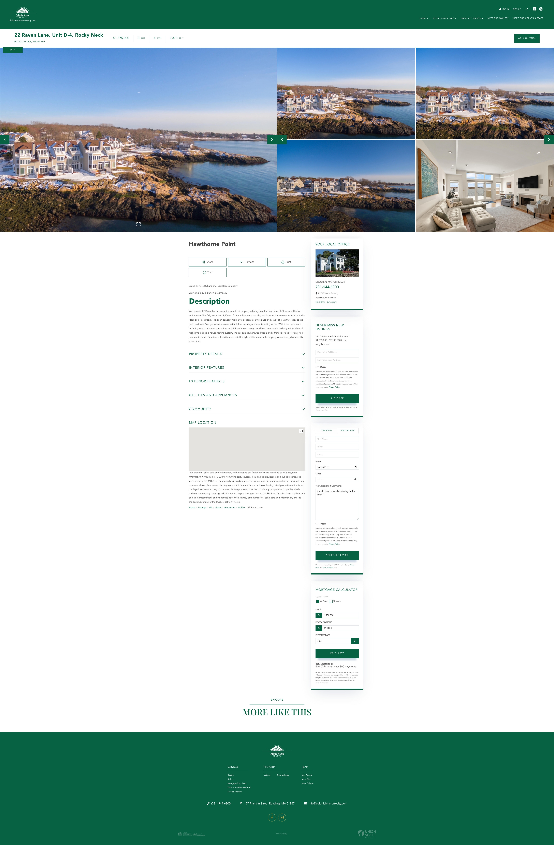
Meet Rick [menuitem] (306, 779)
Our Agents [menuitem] (307, 775)
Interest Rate (323, 635)
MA (211, 508)
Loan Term (322, 597)
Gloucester (229, 508)
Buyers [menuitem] (231, 775)
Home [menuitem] (423, 19)
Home (192, 508)
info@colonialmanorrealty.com (328, 803)
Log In (505, 9)
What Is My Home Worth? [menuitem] (239, 788)
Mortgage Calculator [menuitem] (237, 784)
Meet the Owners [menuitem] (498, 18)
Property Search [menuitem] (471, 19)
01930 (241, 508)
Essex (218, 508)
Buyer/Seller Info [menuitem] (443, 19)
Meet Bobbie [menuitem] (308, 784)
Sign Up (517, 9)
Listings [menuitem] (267, 775)
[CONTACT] (527, 38)
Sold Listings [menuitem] (283, 775)
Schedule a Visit (347, 430)
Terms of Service (327, 567)
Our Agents (332, 302)
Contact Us (320, 302)
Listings (202, 508)
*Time (318, 474)
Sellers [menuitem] (230, 779)
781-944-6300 (327, 287)
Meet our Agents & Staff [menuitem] (528, 18)
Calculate (337, 653)
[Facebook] (272, 817)
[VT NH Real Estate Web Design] (367, 834)
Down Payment (324, 623)
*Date (318, 462)
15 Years (337, 601)
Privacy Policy (334, 387)
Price (318, 610)
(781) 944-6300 (527, 9)
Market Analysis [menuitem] (235, 792)
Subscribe (337, 398)
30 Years (323, 601)
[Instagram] (282, 817)
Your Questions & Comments (328, 486)
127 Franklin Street (269, 803)
